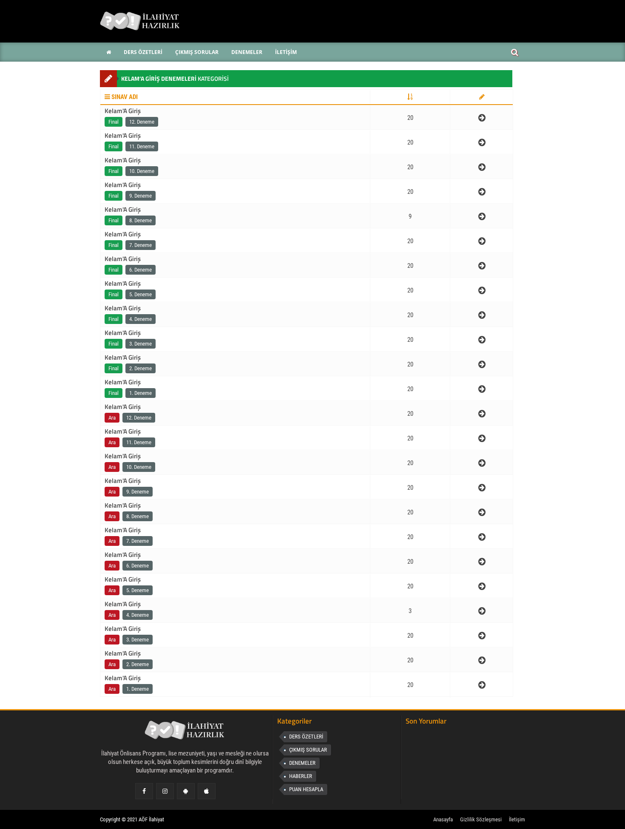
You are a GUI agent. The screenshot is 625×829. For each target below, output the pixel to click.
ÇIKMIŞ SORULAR (308, 750)
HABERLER (300, 776)
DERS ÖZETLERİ (306, 736)
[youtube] (206, 791)
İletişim (517, 819)
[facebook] (144, 791)
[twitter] (185, 791)
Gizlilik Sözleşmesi (481, 819)
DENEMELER (302, 763)
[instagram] (165, 791)
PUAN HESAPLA (306, 789)
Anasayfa (443, 819)
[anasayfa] (185, 732)
